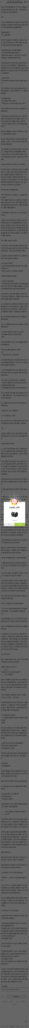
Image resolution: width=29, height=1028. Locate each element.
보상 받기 (20, 524)
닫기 (9, 524)
